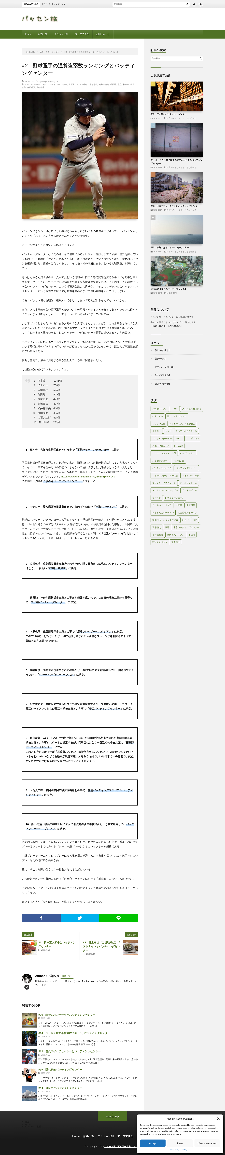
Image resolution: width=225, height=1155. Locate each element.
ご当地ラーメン (159, 408)
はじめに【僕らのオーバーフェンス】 (169, 289)
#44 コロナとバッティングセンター (60, 1087)
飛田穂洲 (175, 542)
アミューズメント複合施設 (182, 423)
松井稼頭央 (104, 84)
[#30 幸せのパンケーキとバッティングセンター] (29, 1020)
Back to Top (112, 1116)
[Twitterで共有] (80, 918)
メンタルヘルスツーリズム (165, 490)
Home (28, 34)
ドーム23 (178, 446)
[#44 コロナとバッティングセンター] (29, 1093)
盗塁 (120, 84)
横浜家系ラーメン (175, 534)
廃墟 (167, 527)
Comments (33, 1126)
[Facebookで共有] (41, 918)
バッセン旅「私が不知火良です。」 (122, 1146)
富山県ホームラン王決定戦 (165, 520)
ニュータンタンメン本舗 (164, 453)
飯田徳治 (31, 87)
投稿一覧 (66, 976)
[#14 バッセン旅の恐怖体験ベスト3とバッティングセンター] (29, 1038)
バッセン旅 (179, 460)
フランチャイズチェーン (164, 483)
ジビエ (179, 438)
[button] (218, 1118)
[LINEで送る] (118, 918)
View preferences (207, 1143)
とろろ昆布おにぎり (191, 408)
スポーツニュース (160, 446)
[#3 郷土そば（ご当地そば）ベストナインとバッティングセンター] (130, 947)
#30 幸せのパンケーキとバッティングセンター (67, 1014)
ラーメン (156, 497)
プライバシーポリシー (180, 1150)
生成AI (191, 534)
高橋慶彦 (41, 87)
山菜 (195, 520)
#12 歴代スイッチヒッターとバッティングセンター (69, 1051)
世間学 (179, 505)
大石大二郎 (74, 84)
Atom (28, 1124)
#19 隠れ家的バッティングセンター (60, 1069)
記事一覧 (43, 34)
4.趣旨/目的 (172, 293)
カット (168, 431)
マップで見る (82, 34)
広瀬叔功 (84, 84)
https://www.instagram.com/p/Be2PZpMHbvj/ (88, 476)
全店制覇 (190, 505)
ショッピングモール (162, 438)
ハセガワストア (187, 453)
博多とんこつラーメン (163, 512)
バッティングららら (162, 468)
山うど (185, 520)
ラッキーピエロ (189, 490)
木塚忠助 (93, 84)
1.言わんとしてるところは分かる (181, 118)
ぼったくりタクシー (176, 416)
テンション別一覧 (164, 367)
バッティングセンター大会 (165, 475)
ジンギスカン (192, 438)
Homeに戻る (162, 350)
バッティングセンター (57, 84)
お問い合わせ (103, 34)
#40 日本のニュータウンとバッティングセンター (175, 206)
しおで (174, 408)
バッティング (40, 84)
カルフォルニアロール (186, 431)
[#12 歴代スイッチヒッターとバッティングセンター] (29, 1056)
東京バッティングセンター (186, 527)
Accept (153, 1143)
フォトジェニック (190, 475)
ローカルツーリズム (162, 505)
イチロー (29, 84)
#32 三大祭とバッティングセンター (169, 114)
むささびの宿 (158, 423)
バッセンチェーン (160, 460)
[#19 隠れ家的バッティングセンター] (29, 1075)
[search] (187, 4)
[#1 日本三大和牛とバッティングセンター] (29, 947)
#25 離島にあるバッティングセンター (170, 247)
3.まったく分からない (48, 81)
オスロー (156, 431)
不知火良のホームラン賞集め (167, 326)
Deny (180, 1143)
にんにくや (157, 416)
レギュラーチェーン (174, 497)
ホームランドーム (188, 483)
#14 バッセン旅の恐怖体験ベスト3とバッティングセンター (74, 1032)
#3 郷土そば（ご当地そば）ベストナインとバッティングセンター (101, 946)
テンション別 (61, 34)
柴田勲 (113, 84)
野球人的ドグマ (159, 542)
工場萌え (156, 527)
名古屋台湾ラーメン (187, 512)
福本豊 (126, 84)
